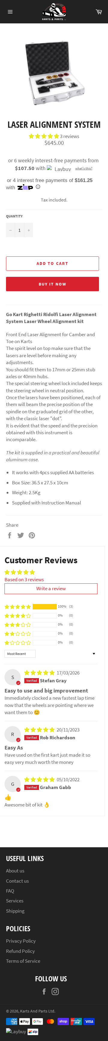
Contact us (17, 881)
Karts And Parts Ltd (37, 1011)
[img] (40, 672)
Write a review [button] (51, 588)
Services (14, 900)
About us (15, 870)
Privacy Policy (21, 941)
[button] (44, 136)
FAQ (10, 890)
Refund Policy (20, 951)
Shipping (15, 911)
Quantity (14, 216)
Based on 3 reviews (24, 579)
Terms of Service (23, 961)
